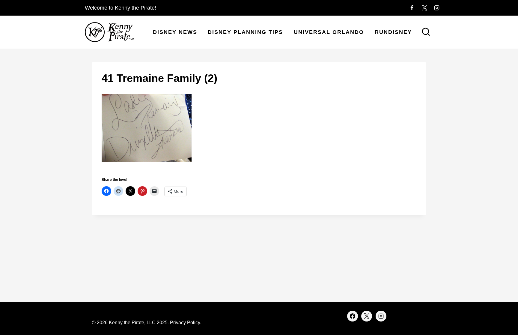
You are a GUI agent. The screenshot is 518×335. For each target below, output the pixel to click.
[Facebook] (411, 7)
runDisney (393, 32)
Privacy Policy (185, 322)
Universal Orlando (329, 32)
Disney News (175, 32)
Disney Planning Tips (245, 32)
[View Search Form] (425, 32)
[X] (424, 7)
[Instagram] (436, 7)
